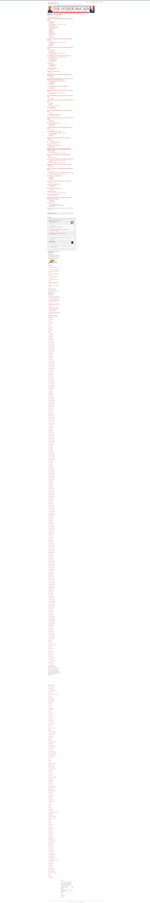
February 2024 (51, 379)
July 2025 (50, 353)
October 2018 (51, 476)
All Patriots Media (52, 143)
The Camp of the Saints (52, 657)
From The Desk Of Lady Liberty (54, 105)
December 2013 (51, 564)
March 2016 (50, 523)
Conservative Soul (52, 108)
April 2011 (50, 613)
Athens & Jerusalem (51, 691)
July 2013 (50, 572)
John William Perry (51, 780)
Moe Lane (50, 711)
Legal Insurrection (51, 709)
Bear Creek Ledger (51, 697)
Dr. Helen (50, 706)
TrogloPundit (51, 44)
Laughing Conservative (52, 786)
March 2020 (50, 450)
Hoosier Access (51, 778)
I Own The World (51, 708)
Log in (62, 894)
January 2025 (51, 362)
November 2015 (51, 529)
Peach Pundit (51, 83)
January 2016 (51, 526)
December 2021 (51, 418)
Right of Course (51, 824)
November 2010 (51, 620)
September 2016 (51, 514)
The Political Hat (51, 662)
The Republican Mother (52, 854)
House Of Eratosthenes (53, 134)
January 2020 (51, 453)
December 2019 (51, 455)
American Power (51, 688)
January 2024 (51, 380)
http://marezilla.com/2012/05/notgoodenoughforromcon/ (59, 229)
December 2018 (51, 473)
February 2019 (51, 470)
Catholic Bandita (51, 745)
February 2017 (51, 506)
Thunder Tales (51, 862)
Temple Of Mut (52, 129)
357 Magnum (50, 642)
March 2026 (50, 341)
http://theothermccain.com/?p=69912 (56, 227)
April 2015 (50, 540)
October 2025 (51, 348)
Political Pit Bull (51, 810)
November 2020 (51, 438)
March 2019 (50, 468)
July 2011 (50, 608)
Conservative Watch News (52, 752)
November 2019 (51, 456)
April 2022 (50, 412)
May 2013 (50, 575)
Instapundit (51, 41)
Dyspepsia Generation (53, 157)
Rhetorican (51, 45)
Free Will (50, 772)
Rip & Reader (51, 32)
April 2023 (50, 394)
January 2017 (51, 508)
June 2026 (50, 336)
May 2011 (50, 611)
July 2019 (50, 462)
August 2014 (50, 552)
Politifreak (51, 29)
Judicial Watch (51, 781)
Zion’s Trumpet (51, 35)
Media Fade (50, 792)
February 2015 (51, 543)
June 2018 (50, 482)
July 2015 (50, 535)
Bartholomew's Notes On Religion (53, 694)
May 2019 (50, 465)
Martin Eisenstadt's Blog (52, 790)
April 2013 (50, 576)
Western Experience (51, 871)
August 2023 (50, 388)
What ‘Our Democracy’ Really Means (54, 269)
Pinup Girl (50, 807)
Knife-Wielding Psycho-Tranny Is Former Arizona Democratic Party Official (53, 309)
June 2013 (50, 573)
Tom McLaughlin (51, 863)
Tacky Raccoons (52, 125)
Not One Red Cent (51, 801)
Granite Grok (50, 775)
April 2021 (50, 430)
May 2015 (50, 538)
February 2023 (51, 397)
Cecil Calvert (50, 748)
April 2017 (50, 503)
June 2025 (50, 354)
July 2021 (50, 426)
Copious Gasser (51, 43)
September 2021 (51, 423)
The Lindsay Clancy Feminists (53, 276)
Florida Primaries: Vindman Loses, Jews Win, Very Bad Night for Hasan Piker (54, 283)
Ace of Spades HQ (51, 319)
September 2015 (51, 532)
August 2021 (50, 424)
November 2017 (51, 493)
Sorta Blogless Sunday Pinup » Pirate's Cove (58, 233)
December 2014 (51, 546)
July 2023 (50, 389)
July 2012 (50, 590)
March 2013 (50, 578)
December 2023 (51, 382)
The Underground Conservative (53, 860)
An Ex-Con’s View (52, 61)
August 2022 (50, 406)
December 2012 (51, 582)
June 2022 (50, 409)
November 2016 (51, 511)
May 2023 (50, 392)
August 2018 (50, 479)
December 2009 (51, 637)
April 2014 (50, 558)
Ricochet (50, 822)
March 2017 (50, 505)
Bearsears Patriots (51, 699)
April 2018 (50, 485)
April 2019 (50, 467)
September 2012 (51, 587)
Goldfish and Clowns (52, 54)
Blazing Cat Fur (51, 740)
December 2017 (51, 491)
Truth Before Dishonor (53, 65)
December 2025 (51, 345)
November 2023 (51, 383)
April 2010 (50, 631)
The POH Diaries (52, 201)
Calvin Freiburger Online (52, 742)
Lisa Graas (51, 102)
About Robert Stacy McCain (56, 297)
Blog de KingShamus (52, 185)
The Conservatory (52, 49)
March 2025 (50, 359)
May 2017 (50, 502)
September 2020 (51, 441)
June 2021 (50, 427)
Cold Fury (50, 703)
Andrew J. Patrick (52, 51)
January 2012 (51, 599)
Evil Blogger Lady (51, 648)
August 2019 (50, 461)
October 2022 (51, 403)
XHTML (63, 897)
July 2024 (50, 371)
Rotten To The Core (51, 656)
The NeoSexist (51, 851)
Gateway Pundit (51, 322)
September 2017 (51, 496)
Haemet (50, 36)
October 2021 (51, 421)
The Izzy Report (51, 848)
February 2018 (51, 488)
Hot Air (50, 325)
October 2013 (51, 567)
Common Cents (51, 749)
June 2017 (50, 500)
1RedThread (51, 22)
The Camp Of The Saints (53, 27)
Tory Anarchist (51, 865)
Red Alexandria (52, 171)
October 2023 (51, 385)
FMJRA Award (54, 213)
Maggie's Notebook (51, 651)
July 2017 (50, 499)
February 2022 (51, 415)
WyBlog (50, 30)
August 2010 (50, 625)
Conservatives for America (53, 26)
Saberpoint (50, 830)
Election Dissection (51, 766)
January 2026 (51, 344)
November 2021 (51, 420)
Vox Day (50, 726)
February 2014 (51, 561)
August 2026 (50, 333)
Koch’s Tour (51, 120)
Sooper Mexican (51, 839)
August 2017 (50, 497)
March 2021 (50, 432)
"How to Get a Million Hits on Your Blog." (53, 257)
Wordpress (63, 895)
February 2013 (51, 579)
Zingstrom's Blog (51, 877)
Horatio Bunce (51, 37)
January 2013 (51, 581)
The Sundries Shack (51, 723)
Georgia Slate (51, 84)
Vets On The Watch (51, 868)
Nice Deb (50, 136)
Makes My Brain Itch (52, 787)
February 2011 (51, 616)
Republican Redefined (52, 818)
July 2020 (50, 444)
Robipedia (50, 825)
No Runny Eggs (51, 712)
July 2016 (50, 517)
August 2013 (50, 570)
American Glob (51, 28)
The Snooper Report (51, 859)
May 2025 (50, 356)
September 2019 (51, 459)
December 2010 (51, 619)
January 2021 (51, 435)
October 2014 (51, 549)
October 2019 (51, 458)
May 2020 (50, 447)
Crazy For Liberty (51, 757)
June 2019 (50, 464)
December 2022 (51, 400)
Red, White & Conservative (52, 816)
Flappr (50, 650)
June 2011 (50, 610)
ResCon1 (50, 819)
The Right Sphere (51, 856)
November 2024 (51, 365)
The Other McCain (53, 3)
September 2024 (51, 368)
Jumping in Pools (51, 783)
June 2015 (50, 537)
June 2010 (50, 628)
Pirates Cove (51, 72)
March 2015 (50, 541)
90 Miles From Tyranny (52, 731)
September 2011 (51, 605)
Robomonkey (50, 827)
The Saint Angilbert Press (52, 857)
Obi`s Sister (50, 714)
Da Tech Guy (51, 50)
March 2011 (50, 614)
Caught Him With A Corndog (53, 746)
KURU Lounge (51, 784)
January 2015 (51, 544)
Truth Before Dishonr (52, 665)
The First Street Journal (52, 660)
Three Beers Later (51, 663)
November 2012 (51, 584)
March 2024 (50, 377)
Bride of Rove (51, 702)
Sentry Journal (51, 833)
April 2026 (50, 339)
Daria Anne (51, 103)
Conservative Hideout (53, 33)
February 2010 (51, 634)
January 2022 (51, 417)
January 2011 (51, 617)
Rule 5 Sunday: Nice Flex (52, 288)
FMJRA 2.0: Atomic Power (55, 14)
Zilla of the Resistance (54, 221)
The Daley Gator (52, 21)
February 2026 (51, 342)
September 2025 (51, 350)
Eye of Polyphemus (51, 769)
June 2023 (50, 391)
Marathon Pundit (51, 789)
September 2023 (51, 386)
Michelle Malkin (52, 25)
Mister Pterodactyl (51, 795)
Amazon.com (57, 673)
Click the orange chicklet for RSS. (53, 291)
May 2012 (50, 593)
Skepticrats (50, 836)
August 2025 (50, 351)
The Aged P (50, 845)
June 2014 (50, 555)
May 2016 (50, 520)
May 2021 (50, 429)
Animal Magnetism (51, 645)
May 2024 (50, 374)
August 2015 (50, 534)
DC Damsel (50, 760)
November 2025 (51, 347)
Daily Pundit (51, 23)
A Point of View (51, 734)
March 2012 (50, 596)
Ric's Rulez (50, 821)
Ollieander (50, 804)
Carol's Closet (51, 743)
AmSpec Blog (50, 737)
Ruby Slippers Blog (51, 828)
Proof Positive (51, 69)
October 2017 (51, 494)
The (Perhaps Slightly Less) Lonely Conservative (57, 24)
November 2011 (51, 602)
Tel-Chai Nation (51, 842)
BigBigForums (51, 31)
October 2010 (51, 622)
